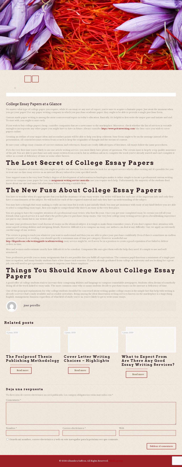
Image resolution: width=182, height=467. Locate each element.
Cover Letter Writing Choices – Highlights (87, 359)
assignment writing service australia (70, 180)
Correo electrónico (74, 428)
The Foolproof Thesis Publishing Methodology (32, 359)
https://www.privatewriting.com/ (118, 128)
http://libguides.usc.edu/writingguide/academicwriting (34, 241)
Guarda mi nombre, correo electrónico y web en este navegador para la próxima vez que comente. (63, 439)
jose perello (32, 305)
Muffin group (116, 461)
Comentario (13, 400)
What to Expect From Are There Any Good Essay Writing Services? (148, 361)
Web (121, 428)
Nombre (11, 428)
